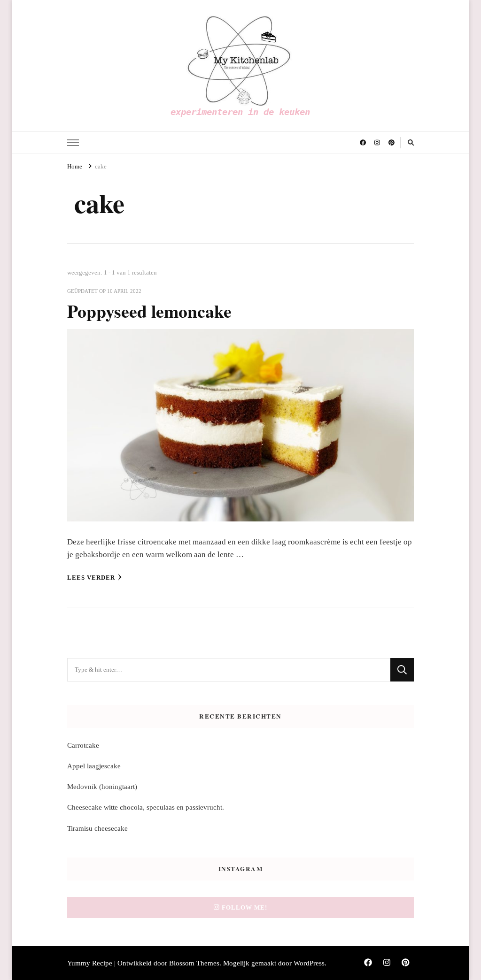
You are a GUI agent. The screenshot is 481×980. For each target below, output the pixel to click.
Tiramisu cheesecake (97, 828)
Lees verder (91, 577)
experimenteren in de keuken (240, 112)
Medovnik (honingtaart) (102, 786)
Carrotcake (83, 745)
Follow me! (244, 907)
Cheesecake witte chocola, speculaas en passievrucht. (145, 807)
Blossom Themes (194, 963)
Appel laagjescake (94, 766)
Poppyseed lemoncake (149, 311)
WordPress (309, 963)
